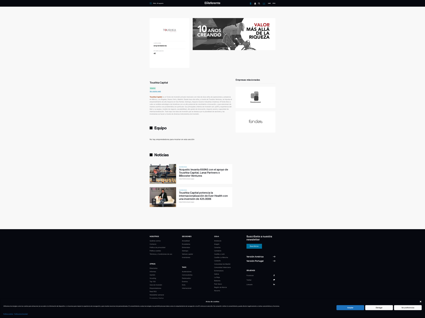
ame (269, 3)
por (274, 3)
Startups (185, 251)
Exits (183, 285)
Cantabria (217, 251)
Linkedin (249, 284)
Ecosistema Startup (157, 298)
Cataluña (217, 261)
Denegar (379, 308)
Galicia (216, 274)
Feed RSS (153, 291)
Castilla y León (219, 254)
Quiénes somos (155, 241)
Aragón (216, 244)
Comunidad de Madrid (222, 264)
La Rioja (217, 277)
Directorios (153, 268)
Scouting (153, 278)
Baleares (217, 281)
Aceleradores (186, 271)
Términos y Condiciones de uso (161, 254)
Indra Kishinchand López (186, 179)
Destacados (186, 278)
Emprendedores (155, 288)
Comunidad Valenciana (222, 267)
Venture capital (187, 254)
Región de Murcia (220, 287)
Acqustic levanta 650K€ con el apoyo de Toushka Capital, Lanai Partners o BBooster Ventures (203, 172)
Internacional (186, 288)
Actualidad (186, 241)
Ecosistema (186, 244)
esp (264, 3)
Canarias (217, 247)
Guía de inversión (156, 285)
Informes (153, 271)
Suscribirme (254, 246)
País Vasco (218, 284)
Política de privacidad (21, 314)
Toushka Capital (156, 97)
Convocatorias (187, 275)
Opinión (152, 275)
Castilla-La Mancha (221, 257)
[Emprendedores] (255, 3)
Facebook (250, 275)
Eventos (185, 281)
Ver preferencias (407, 308)
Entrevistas (186, 247)
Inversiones (186, 257)
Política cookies (8, 314)
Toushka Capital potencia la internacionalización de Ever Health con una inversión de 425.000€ (203, 195)
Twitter (248, 280)
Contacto (153, 244)
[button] (420, 301)
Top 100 (153, 281)
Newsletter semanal (157, 295)
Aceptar (350, 308)
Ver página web (155, 91)
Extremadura (218, 271)
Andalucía (217, 241)
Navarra (217, 291)
